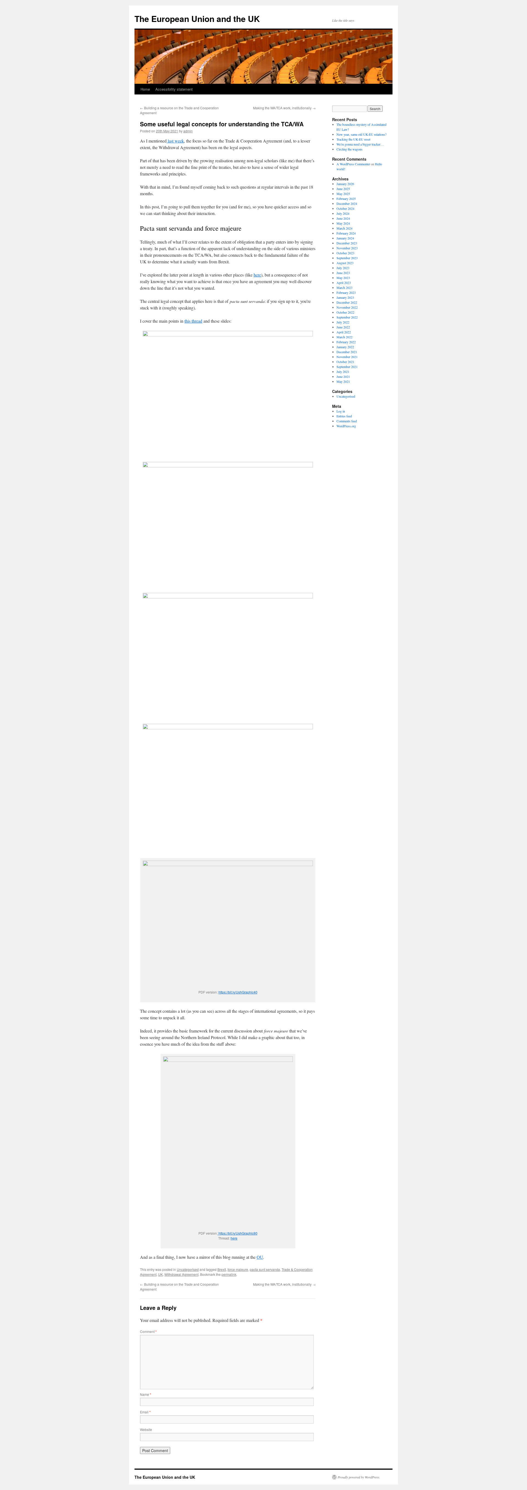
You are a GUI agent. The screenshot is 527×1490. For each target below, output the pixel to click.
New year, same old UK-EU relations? (361, 134)
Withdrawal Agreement (181, 1274)
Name (145, 1394)
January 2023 (345, 297)
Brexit (221, 1269)
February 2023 (346, 292)
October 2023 (345, 253)
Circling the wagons (350, 149)
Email (145, 1412)
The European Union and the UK (197, 18)
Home (145, 89)
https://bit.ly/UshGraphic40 (237, 992)
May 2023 (343, 277)
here (257, 275)
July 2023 (343, 268)
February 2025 (346, 198)
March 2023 (344, 287)
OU (260, 1257)
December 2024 (347, 203)
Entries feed (344, 416)
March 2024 (344, 228)
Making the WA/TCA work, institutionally (284, 107)
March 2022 (344, 337)
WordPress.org (346, 426)
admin (188, 131)
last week (175, 141)
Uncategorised (188, 1269)
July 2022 (343, 322)
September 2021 (347, 366)
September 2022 (347, 317)
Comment (148, 1331)
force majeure (238, 1269)
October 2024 (345, 208)
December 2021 (347, 352)
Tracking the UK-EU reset (353, 139)
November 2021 (347, 357)
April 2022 (344, 332)
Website (146, 1429)
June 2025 (343, 188)
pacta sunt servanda (265, 1269)
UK (160, 1274)
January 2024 (345, 238)
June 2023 (343, 272)
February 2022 (346, 342)
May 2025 (343, 193)
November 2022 (347, 307)
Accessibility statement (174, 89)
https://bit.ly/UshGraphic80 (237, 1233)
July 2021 (343, 371)
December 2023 (347, 243)
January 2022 (345, 347)
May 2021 (343, 381)
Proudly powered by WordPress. (359, 1477)
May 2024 (343, 223)
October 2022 (345, 312)
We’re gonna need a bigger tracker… (360, 144)
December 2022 (347, 302)
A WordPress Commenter (353, 164)
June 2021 (343, 376)
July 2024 (343, 213)
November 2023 (347, 248)
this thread (193, 321)
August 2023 (345, 263)
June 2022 (343, 327)
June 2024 (343, 218)
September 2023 (347, 258)
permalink (229, 1274)
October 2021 (345, 361)
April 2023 (344, 282)
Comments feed (347, 421)
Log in (341, 411)
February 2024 (346, 233)
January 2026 (345, 184)
